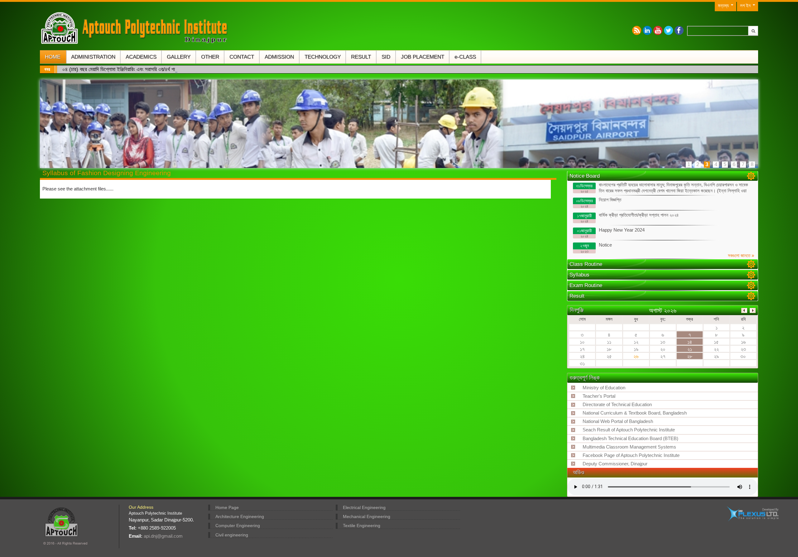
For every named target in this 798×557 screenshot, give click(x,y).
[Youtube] (657, 30)
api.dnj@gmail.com (163, 536)
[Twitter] (668, 30)
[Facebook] (679, 30)
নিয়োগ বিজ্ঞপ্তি (599, 203)
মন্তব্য (723, 5)
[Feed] (636, 30)
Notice (596, 248)
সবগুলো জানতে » (741, 255)
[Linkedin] (647, 30)
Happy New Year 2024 (611, 233)
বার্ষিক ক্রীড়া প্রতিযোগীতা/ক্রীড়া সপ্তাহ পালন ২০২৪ (628, 218)
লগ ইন (745, 5)
